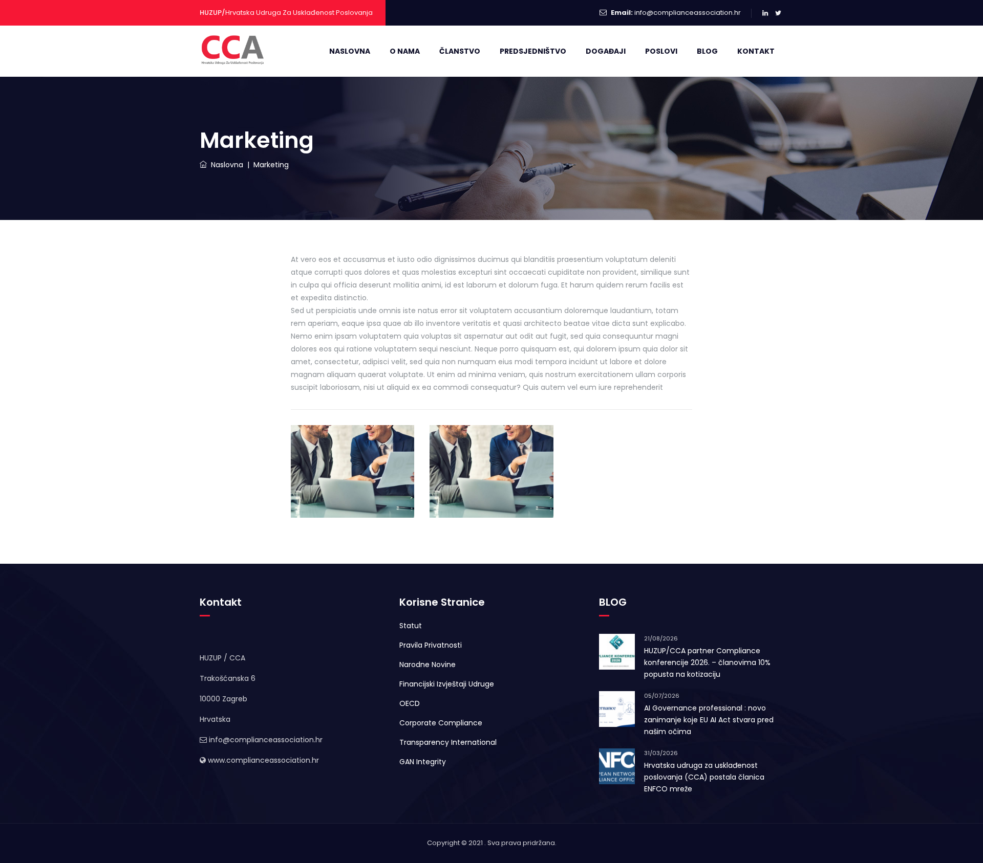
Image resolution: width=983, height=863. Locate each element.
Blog (707, 51)
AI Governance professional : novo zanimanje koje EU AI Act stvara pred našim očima (709, 720)
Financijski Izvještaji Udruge (446, 684)
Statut (410, 626)
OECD (409, 703)
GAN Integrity (422, 762)
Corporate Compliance (440, 723)
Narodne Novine (427, 664)
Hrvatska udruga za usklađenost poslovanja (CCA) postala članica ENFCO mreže (704, 777)
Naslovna (349, 51)
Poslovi (661, 51)
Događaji (606, 51)
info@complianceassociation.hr (687, 12)
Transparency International (448, 742)
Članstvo (459, 51)
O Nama (405, 51)
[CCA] (234, 51)
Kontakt (756, 51)
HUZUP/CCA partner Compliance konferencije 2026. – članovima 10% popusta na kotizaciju (707, 662)
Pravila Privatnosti (430, 645)
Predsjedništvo (533, 51)
